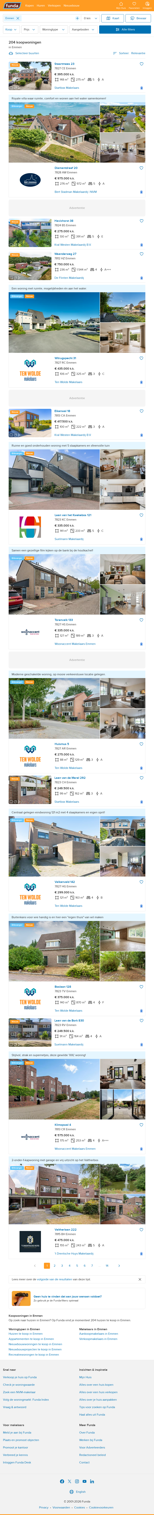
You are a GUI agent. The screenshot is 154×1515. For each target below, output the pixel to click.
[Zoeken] (77, 18)
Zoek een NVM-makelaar (19, 1392)
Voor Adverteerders (92, 1447)
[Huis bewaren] (141, 64)
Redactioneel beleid (92, 1455)
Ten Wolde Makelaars (68, 382)
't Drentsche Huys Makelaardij (74, 1253)
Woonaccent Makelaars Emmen (75, 644)
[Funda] (12, 5)
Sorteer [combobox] (132, 53)
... (99, 1266)
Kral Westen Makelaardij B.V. (73, 245)
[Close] (18, 18)
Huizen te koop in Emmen (26, 1334)
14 (107, 1266)
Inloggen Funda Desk (17, 1462)
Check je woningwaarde (19, 1385)
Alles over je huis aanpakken (98, 1400)
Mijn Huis (85, 1377)
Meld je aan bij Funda (17, 1432)
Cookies (79, 1507)
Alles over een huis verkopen (98, 1392)
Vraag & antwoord (14, 1407)
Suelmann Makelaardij (69, 539)
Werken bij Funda (90, 1440)
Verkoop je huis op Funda (20, 1377)
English (81, 1492)
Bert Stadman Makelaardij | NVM (76, 192)
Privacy (43, 1507)
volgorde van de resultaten (54, 1279)
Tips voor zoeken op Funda (97, 1407)
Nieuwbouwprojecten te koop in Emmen (35, 1349)
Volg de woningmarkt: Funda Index (26, 1400)
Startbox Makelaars (66, 88)
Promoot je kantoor (15, 1447)
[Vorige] (35, 1266)
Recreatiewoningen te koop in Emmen (34, 1355)
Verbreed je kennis (15, 1455)
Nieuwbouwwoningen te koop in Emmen (35, 1344)
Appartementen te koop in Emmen (31, 1339)
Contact (84, 1462)
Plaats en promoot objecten (21, 1440)
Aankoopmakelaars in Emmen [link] (98, 1334)
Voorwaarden (61, 1507)
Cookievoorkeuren (101, 1507)
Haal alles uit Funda (92, 1415)
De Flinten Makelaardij (69, 278)
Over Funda (87, 1432)
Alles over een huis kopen (96, 1385)
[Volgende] (119, 1266)
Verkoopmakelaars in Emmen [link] (98, 1339)
